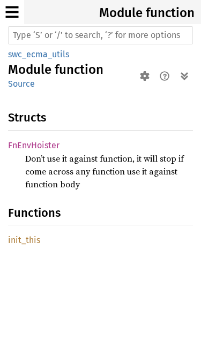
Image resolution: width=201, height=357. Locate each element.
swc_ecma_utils (38, 54)
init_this (24, 240)
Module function (147, 12)
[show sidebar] (12, 12)
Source (21, 84)
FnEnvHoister (33, 145)
